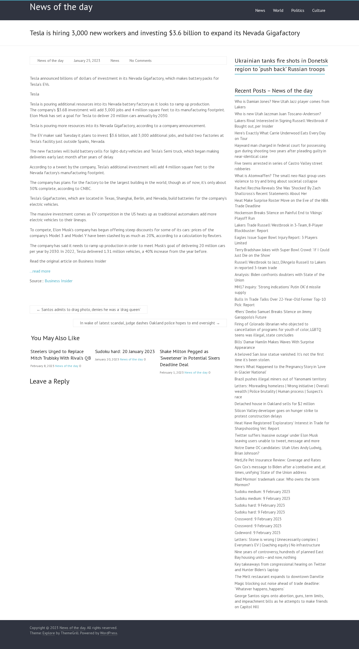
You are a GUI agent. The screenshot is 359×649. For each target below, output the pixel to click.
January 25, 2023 (87, 60)
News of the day (61, 6)
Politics (297, 10)
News (260, 10)
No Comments (141, 60)
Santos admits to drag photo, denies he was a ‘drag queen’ (89, 309)
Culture (318, 10)
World (278, 10)
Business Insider (59, 280)
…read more (40, 271)
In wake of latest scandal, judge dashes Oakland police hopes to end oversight (150, 322)
